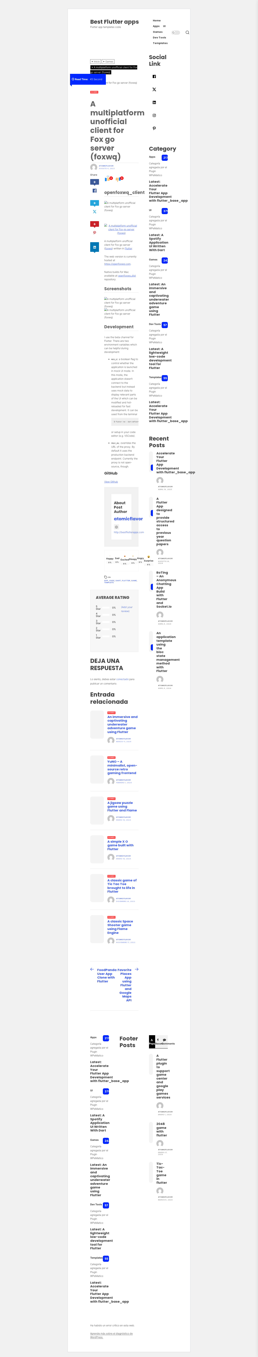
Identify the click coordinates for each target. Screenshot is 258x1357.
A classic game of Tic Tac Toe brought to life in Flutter (122, 886)
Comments (164, 1043)
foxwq (108, 248)
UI (164, 26)
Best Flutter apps (114, 22)
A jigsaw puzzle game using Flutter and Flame (122, 806)
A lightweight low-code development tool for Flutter (160, 358)
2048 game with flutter (161, 1129)
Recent (158, 1043)
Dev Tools (159, 37)
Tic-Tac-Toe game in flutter (161, 1173)
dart (118, 581)
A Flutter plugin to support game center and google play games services (163, 1076)
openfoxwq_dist (127, 275)
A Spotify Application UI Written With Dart (158, 242)
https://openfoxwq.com (117, 263)
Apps (156, 26)
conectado (122, 679)
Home (157, 20)
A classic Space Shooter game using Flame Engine (120, 927)
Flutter (128, 248)
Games (158, 32)
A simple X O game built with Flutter (120, 845)
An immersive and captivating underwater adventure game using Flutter (122, 724)
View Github (111, 481)
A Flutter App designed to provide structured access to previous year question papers (165, 521)
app (106, 581)
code (112, 581)
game (134, 581)
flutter (126, 581)
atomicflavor (106, 166)
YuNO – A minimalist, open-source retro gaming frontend (122, 767)
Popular (152, 1043)
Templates (160, 43)
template (109, 582)
